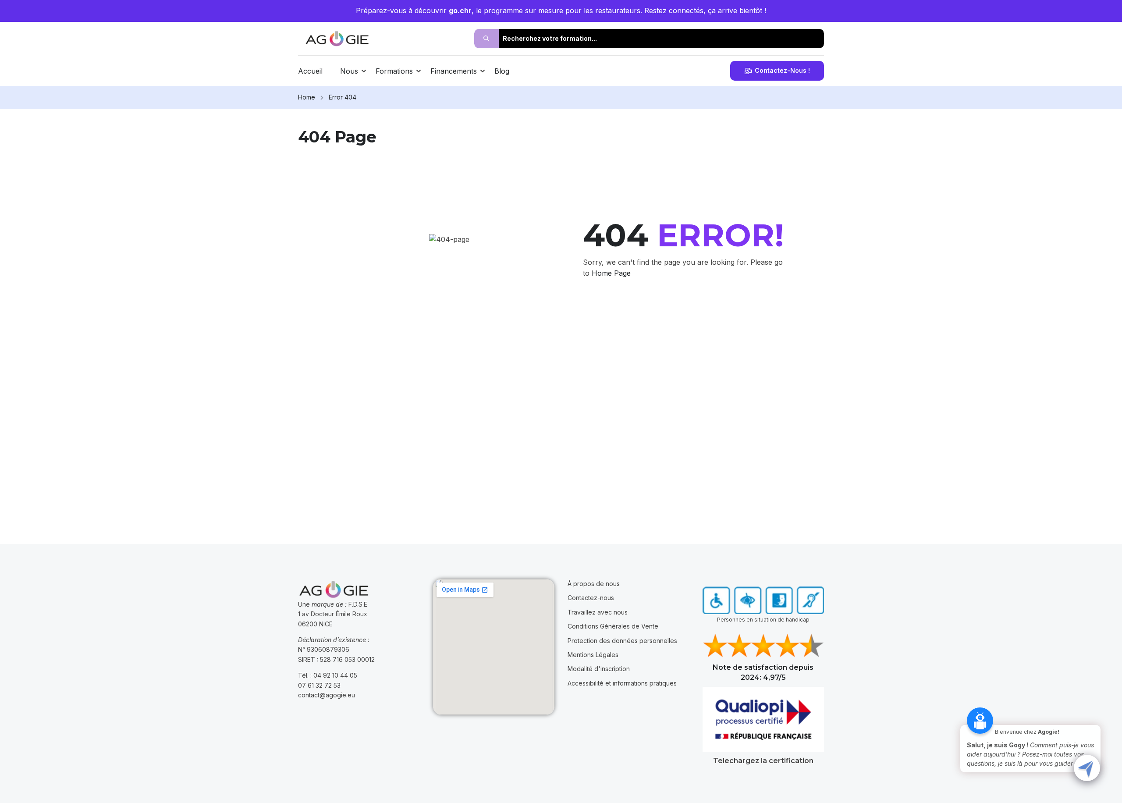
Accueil (310, 71)
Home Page (611, 273)
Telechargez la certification (763, 761)
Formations (394, 71)
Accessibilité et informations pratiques (622, 683)
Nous (349, 71)
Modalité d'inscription (599, 668)
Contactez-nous (591, 597)
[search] (486, 38)
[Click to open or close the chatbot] (1087, 768)
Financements (453, 71)
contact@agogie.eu (326, 695)
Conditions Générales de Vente (613, 626)
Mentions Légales (593, 654)
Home (306, 97)
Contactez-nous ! (782, 70)
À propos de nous (594, 583)
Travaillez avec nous (598, 612)
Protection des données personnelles (622, 640)
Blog (501, 71)
